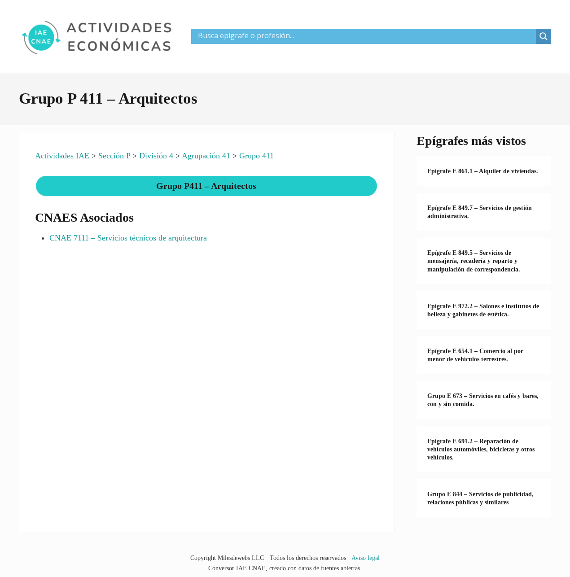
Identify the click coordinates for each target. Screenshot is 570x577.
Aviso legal (365, 557)
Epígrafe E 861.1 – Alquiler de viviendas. (482, 171)
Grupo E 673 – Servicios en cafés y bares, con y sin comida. (483, 399)
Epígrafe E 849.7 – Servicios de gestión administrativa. (479, 211)
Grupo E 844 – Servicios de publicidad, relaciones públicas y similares (480, 498)
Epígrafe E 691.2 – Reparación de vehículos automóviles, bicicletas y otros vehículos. (481, 449)
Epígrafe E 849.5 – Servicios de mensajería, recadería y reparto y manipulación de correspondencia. (473, 260)
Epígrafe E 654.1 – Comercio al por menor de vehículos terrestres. (475, 355)
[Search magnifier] (543, 36)
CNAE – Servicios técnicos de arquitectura (128, 237)
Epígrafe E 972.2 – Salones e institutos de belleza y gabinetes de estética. (483, 310)
